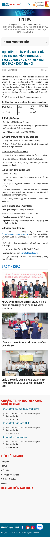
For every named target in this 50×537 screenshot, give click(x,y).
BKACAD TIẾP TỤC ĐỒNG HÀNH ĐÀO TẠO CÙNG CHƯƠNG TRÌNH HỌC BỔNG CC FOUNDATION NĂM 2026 (24, 305)
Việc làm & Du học (8, 479)
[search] (29, 4)
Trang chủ (13, 24)
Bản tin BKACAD (34, 24)
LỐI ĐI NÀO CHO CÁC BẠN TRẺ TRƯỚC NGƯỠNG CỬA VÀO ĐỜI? (24, 344)
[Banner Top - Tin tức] (25, 12)
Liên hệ (4, 484)
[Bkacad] (13, 4)
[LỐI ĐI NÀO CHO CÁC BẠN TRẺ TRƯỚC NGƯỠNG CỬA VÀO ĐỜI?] (25, 338)
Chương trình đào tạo (10, 475)
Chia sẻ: (44, 70)
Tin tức (22, 24)
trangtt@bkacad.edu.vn (29, 253)
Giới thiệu (5, 470)
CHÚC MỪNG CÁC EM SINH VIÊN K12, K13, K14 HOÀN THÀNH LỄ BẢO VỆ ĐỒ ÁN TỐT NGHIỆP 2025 (23, 383)
